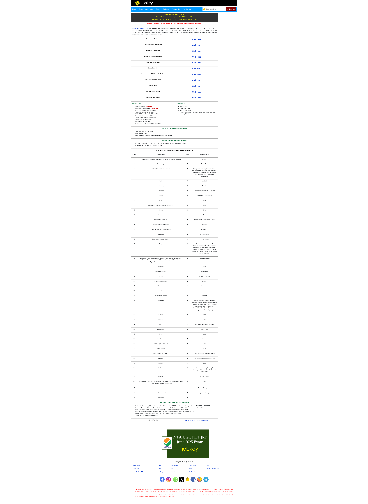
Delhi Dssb (136, 468)
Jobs (141, 9)
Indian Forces (136, 465)
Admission (187, 9)
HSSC (160, 468)
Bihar (160, 465)
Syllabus (166, 9)
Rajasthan (173, 472)
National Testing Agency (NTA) (140, 28)
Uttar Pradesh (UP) (138, 472)
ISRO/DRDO (192, 465)
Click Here (196, 39)
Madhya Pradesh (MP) (213, 468)
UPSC (190, 468)
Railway (161, 472)
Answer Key (176, 9)
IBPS (172, 468)
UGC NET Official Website (196, 421)
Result (158, 9)
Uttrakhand (192, 472)
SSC (208, 465)
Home (134, 9)
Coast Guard (174, 465)
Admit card (149, 9)
